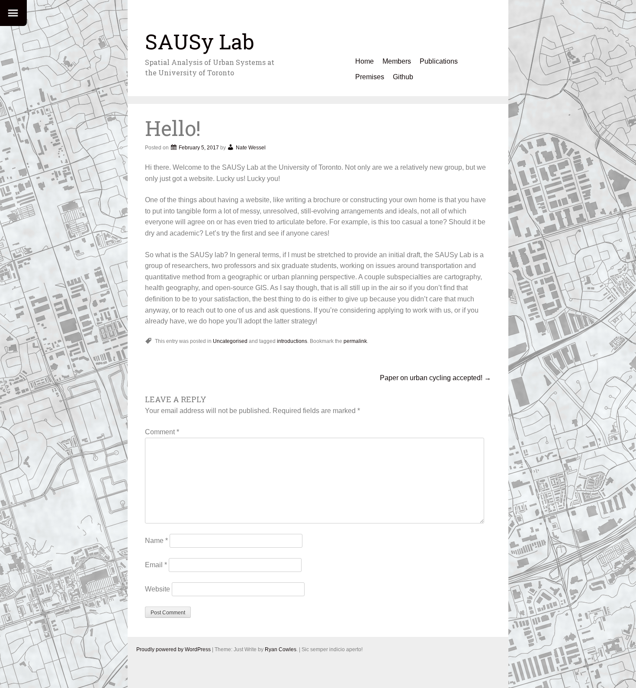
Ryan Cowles (280, 649)
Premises (369, 77)
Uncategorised (230, 341)
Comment (162, 432)
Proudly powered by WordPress (173, 649)
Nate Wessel (251, 148)
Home (364, 61)
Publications (439, 61)
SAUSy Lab (199, 41)
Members (396, 61)
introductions (292, 341)
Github (403, 77)
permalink (355, 341)
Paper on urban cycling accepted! (435, 377)
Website (157, 589)
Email (156, 564)
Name (156, 540)
